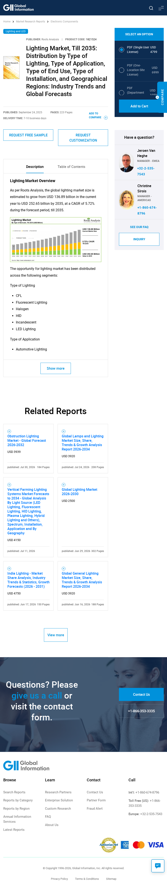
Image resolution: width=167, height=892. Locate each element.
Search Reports (14, 792)
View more (55, 635)
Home (7, 21)
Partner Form (96, 800)
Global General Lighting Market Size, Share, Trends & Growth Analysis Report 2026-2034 (82, 580)
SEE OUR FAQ (139, 227)
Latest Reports (14, 830)
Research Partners (58, 792)
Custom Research (58, 809)
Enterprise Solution (59, 800)
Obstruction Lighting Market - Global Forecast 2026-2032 (26, 440)
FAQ (48, 817)
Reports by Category (18, 800)
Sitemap (111, 878)
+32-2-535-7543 (151, 814)
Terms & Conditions (87, 878)
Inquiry (139, 239)
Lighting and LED (16, 31)
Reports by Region (16, 809)
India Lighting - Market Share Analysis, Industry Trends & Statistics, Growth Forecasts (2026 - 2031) (28, 580)
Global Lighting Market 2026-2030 (79, 491)
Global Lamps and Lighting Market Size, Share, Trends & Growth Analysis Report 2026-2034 (83, 443)
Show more (56, 368)
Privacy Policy (59, 878)
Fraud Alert (95, 809)
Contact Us (141, 694)
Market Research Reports (30, 21)
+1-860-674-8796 (147, 792)
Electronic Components (64, 21)
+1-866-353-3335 (141, 711)
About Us (51, 825)
